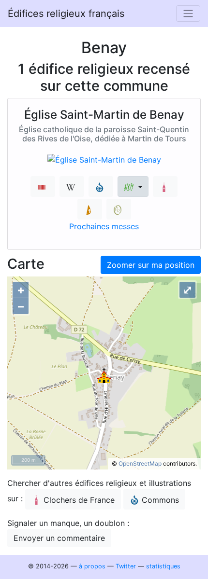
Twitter (126, 566)
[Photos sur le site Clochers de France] (165, 186)
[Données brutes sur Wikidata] (42, 186)
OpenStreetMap (140, 463)
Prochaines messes (104, 226)
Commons (160, 500)
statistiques (163, 566)
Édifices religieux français (66, 13)
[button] (133, 186)
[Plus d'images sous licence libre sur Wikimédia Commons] (101, 186)
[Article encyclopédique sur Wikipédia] (71, 186)
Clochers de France (79, 500)
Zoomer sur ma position (150, 265)
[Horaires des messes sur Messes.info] (89, 209)
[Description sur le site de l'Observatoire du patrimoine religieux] (118, 209)
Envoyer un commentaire (59, 538)
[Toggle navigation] (188, 13)
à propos (92, 566)
